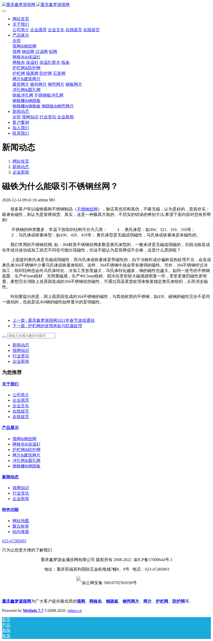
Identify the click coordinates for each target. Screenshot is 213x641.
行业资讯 (20, 356)
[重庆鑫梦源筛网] (106, 5)
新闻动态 (20, 167)
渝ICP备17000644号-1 (153, 559)
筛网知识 (20, 350)
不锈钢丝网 (87, 209)
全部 (16, 40)
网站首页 (20, 19)
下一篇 (47, 326)
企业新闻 (20, 172)
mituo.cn (75, 610)
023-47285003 (14, 541)
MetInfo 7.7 (33, 610)
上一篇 (53, 320)
